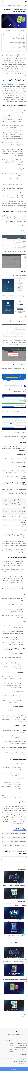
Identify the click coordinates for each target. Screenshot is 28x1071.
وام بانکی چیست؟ (21, 901)
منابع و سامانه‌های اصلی (20, 49)
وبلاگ (17, 884)
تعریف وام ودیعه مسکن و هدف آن (19, 37)
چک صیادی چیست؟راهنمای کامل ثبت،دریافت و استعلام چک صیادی (20, 1047)
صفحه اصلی (11, 1043)
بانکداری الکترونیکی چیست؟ (21, 997)
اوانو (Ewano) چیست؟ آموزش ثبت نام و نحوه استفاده (14, 921)
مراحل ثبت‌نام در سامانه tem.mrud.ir (18, 41)
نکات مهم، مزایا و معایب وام (20, 43)
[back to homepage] (24, 1)
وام (9, 30)
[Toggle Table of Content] (3, 35)
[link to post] (14, 952)
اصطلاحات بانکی (21, 884)
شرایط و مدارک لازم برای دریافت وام (19, 38)
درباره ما (11, 1049)
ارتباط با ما (11, 1051)
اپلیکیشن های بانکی (21, 919)
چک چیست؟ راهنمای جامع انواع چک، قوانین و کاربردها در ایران (15, 961)
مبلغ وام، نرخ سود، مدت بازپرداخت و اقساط (17, 42)
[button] (3, 1)
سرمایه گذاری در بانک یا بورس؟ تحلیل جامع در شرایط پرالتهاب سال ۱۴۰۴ (21, 1049)
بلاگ (12, 1047)
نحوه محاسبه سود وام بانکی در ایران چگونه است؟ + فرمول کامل (15, 979)
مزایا (24, 45)
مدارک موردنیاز (22, 39)
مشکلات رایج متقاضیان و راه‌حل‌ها (19, 47)
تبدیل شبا (11, 1045)
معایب (24, 46)
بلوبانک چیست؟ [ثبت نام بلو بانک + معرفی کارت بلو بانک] (14, 936)
